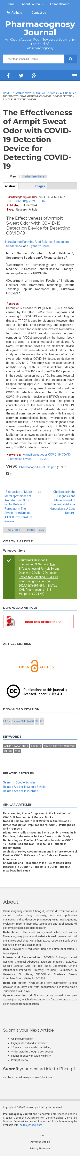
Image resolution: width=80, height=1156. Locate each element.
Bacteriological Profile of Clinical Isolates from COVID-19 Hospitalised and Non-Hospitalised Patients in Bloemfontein (39, 844)
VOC (46, 459)
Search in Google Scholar (19, 782)
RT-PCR (37, 459)
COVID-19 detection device (59, 746)
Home (11, 4)
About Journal (31, 4)
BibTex (30, 530)
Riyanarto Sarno (39, 246)
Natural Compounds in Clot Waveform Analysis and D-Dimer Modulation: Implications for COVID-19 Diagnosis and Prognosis (39, 824)
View (14, 176)
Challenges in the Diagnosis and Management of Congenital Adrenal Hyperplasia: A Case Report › (62, 502)
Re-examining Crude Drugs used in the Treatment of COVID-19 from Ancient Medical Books (37, 815)
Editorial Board (59, 4)
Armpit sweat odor (35, 454)
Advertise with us (40, 1142)
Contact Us (39, 12)
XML (41, 530)
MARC (30, 721)
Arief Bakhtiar (44, 241)
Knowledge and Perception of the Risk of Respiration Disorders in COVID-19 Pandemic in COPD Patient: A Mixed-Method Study (37, 866)
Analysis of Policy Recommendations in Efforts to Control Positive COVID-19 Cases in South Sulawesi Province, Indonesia (40, 855)
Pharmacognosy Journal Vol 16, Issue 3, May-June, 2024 (43, 93)
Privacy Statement (40, 1148)
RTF (42, 721)
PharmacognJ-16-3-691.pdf (37, 467)
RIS (36, 721)
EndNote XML (18, 721)
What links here (34, 176)
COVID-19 (54, 454)
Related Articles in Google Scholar (25, 786)
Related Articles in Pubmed (20, 791)
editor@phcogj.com (31, 1125)
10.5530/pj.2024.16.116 (29, 201)
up (39, 491)
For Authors (14, 12)
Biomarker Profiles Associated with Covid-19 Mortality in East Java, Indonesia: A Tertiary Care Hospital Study (40, 834)
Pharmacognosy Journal (40, 28)
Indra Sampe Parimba (19, 241)
